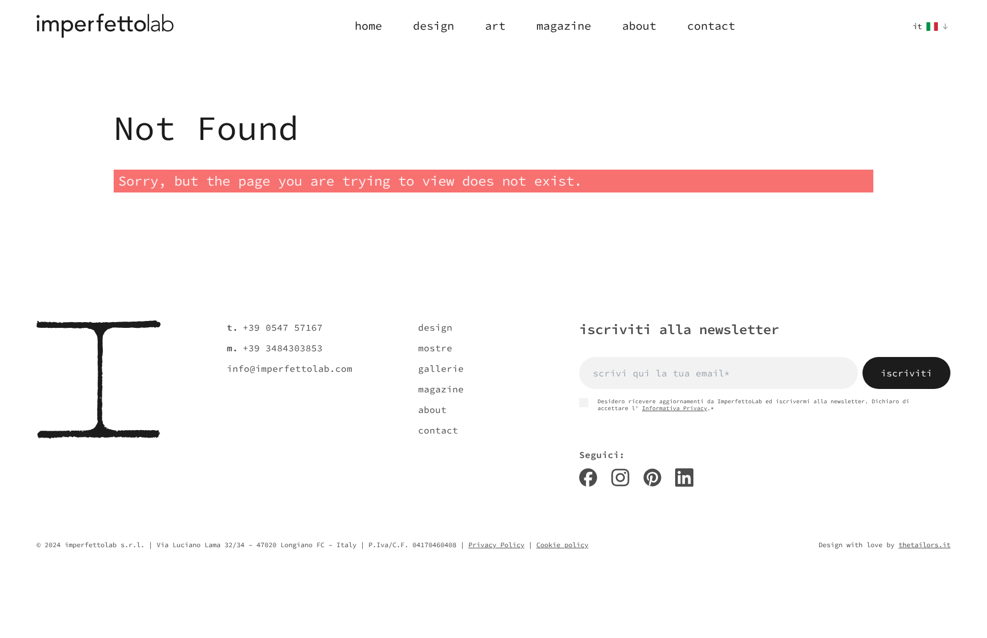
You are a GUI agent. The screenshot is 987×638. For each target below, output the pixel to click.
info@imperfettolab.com (289, 368)
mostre (435, 348)
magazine (441, 389)
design (435, 327)
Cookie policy (562, 544)
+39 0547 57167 (283, 327)
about (432, 409)
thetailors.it (924, 544)
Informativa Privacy (674, 408)
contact (438, 430)
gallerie (441, 368)
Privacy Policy (496, 544)
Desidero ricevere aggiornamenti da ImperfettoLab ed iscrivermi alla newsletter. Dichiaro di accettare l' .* (753, 405)
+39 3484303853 (283, 348)
